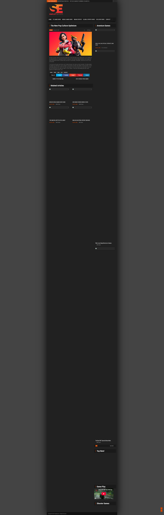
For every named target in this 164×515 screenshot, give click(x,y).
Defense (51, 30)
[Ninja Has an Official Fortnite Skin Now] (82, 112)
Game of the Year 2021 (58, 79)
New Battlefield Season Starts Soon (57, 102)
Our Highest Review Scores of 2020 (80, 102)
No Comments (104, 47)
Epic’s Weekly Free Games (82, 79)
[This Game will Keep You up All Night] (59, 112)
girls (61, 72)
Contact (108, 19)
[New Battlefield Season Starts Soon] (59, 94)
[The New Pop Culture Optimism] (70, 44)
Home (50, 19)
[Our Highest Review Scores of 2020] (82, 94)
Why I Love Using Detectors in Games (103, 243)
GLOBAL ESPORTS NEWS (89, 19)
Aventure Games (103, 25)
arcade (55, 72)
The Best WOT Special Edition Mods (103, 440)
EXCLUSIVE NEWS (100, 19)
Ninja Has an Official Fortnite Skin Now (81, 120)
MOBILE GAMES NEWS (67, 19)
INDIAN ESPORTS (78, 19)
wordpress (65, 72)
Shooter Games (103, 503)
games (58, 72)
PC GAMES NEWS (57, 19)
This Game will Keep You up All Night (57, 120)
